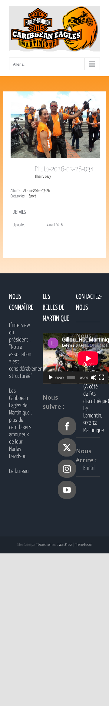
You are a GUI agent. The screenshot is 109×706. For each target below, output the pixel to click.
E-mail (88, 468)
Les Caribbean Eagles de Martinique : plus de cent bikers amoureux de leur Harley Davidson (20, 423)
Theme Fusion (83, 545)
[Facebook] (67, 426)
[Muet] (94, 377)
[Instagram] (67, 469)
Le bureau (18, 471)
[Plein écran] (101, 377)
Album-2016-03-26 (36, 191)
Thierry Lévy (43, 177)
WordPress (65, 545)
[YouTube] (67, 490)
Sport (32, 196)
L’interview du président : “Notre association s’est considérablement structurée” (21, 350)
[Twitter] (67, 447)
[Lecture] (51, 377)
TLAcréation (43, 545)
